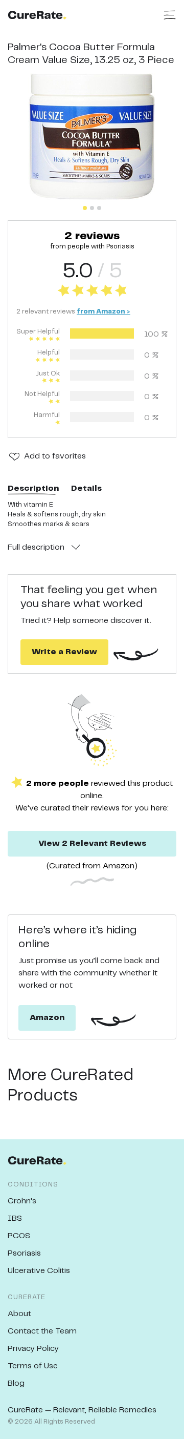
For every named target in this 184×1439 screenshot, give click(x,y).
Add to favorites (55, 456)
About (19, 1314)
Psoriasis (24, 1253)
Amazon (47, 1017)
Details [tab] (86, 488)
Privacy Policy (33, 1348)
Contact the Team (42, 1331)
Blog (16, 1383)
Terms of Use (33, 1366)
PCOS (19, 1236)
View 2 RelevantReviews (92, 843)
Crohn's (22, 1201)
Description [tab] (33, 488)
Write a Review (64, 652)
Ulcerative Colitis (39, 1271)
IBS (15, 1218)
